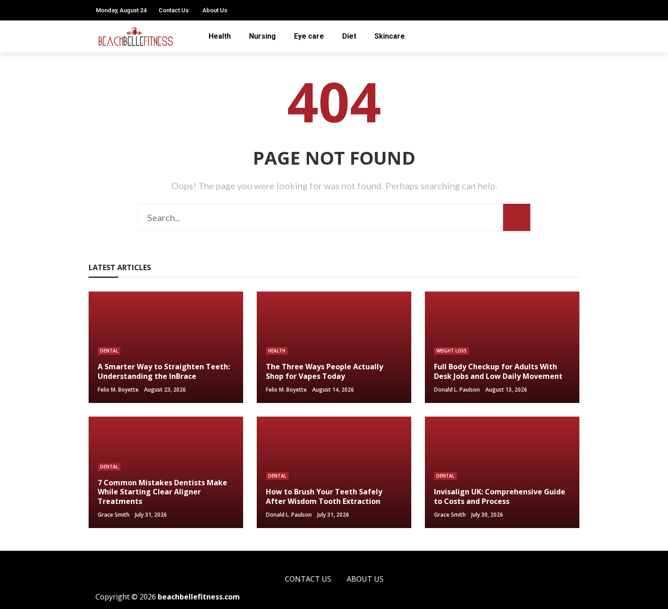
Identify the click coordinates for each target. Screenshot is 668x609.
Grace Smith (114, 514)
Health (220, 36)
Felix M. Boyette (118, 389)
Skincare (389, 36)
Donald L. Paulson (457, 389)
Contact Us (174, 10)
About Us (214, 10)
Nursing (262, 36)
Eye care (309, 36)
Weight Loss (451, 350)
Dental (109, 350)
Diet (349, 36)
